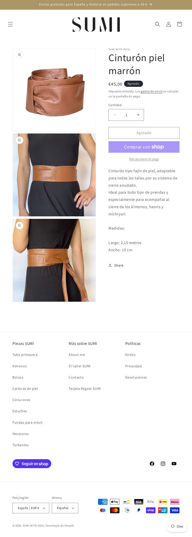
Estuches (19, 411)
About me (77, 354)
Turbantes (20, 445)
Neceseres (20, 433)
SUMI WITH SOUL (34, 525)
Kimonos (19, 366)
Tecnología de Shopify (59, 525)
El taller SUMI (79, 366)
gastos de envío (152, 91)
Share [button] (119, 265)
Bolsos (18, 377)
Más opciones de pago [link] (144, 159)
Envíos (130, 354)
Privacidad (133, 366)
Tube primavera (25, 354)
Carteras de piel (25, 388)
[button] (10, 24)
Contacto (76, 377)
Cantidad (115, 105)
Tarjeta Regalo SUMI (85, 388)
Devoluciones (136, 377)
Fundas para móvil (27, 422)
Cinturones (21, 400)
